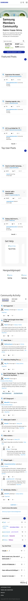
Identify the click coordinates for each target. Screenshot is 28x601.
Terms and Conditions (7, 590)
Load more (13, 504)
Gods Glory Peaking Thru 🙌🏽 (12, 360)
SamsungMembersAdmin (11, 82)
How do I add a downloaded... (9, 192)
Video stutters (7, 435)
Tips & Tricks (11, 249)
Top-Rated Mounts (18, 393)
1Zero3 (6, 324)
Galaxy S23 (17, 439)
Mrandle (6, 423)
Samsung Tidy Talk (14, 103)
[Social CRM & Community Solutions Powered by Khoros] (23, 582)
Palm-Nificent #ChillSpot (10, 570)
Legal (2, 595)
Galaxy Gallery (19, 363)
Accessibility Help (6, 587)
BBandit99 (7, 402)
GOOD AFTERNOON (8, 564)
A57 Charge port (8, 398)
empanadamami (10, 201)
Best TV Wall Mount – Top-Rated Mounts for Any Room (13, 374)
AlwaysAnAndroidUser (10, 464)
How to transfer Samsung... (13, 166)
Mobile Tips (12, 220)
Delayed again (7, 460)
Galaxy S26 (20, 309)
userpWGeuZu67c (10, 479)
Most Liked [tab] (14, 299)
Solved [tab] (13, 301)
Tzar (5, 439)
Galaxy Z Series (18, 324)
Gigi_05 (6, 363)
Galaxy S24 (19, 423)
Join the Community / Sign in (14, 52)
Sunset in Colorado (8, 576)
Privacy (3, 592)
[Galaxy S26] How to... (12, 219)
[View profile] (2, 309)
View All (13, 144)
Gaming (10, 278)
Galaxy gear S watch (9, 420)
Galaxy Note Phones (14, 167)
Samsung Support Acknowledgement (11, 511)
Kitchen (22, 344)
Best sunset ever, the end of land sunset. (11, 558)
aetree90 (6, 493)
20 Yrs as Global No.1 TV (12, 128)
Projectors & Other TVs (15, 195)
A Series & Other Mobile (6, 381)
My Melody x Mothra (9, 490)
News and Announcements (15, 76)
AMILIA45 (6, 378)
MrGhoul (8, 449)
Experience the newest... (13, 74)
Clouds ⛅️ (5, 551)
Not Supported (8, 306)
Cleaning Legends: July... (13, 101)
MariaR (8, 174)
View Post (4, 312)
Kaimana (6, 309)
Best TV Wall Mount (7, 393)
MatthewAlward (8, 344)
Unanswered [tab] (5, 301)
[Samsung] (4, 2)
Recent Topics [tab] (5, 299)
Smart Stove (7, 340)
